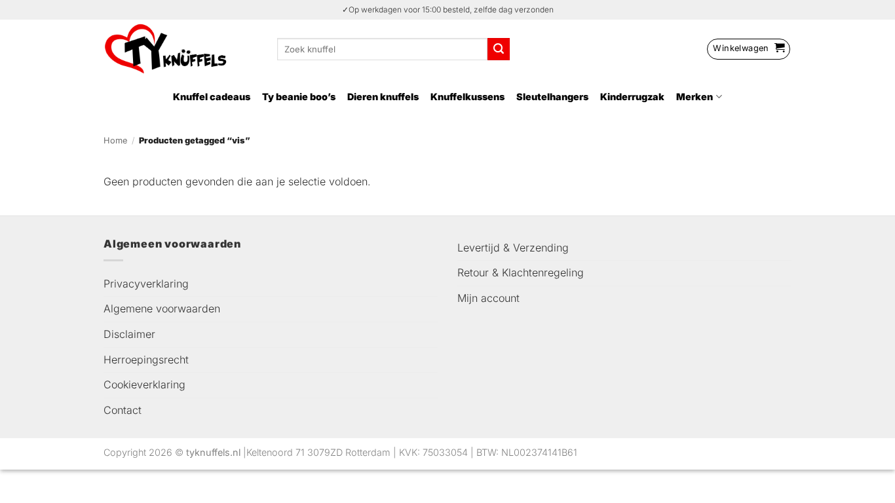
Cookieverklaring (144, 384)
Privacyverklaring (146, 283)
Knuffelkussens (467, 96)
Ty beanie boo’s (298, 96)
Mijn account (488, 298)
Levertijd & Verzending (513, 247)
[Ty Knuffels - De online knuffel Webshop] (180, 49)
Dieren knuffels (383, 96)
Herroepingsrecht (146, 359)
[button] (748, 49)
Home (115, 140)
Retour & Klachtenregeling (520, 272)
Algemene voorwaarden (162, 308)
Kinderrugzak (632, 96)
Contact (123, 410)
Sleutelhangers (552, 96)
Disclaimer (129, 334)
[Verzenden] (498, 49)
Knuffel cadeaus (211, 96)
